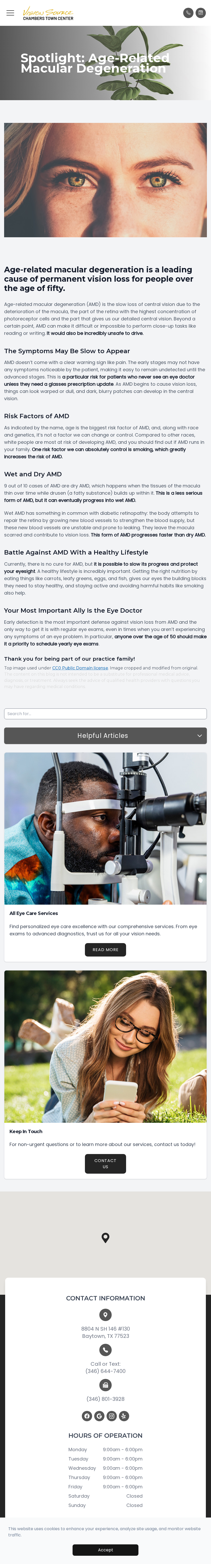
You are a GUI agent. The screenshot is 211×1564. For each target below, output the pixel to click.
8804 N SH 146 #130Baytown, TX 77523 (105, 1332)
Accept (105, 1550)
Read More (106, 950)
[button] (10, 13)
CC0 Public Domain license (80, 668)
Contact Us (105, 1164)
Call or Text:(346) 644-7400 (105, 1367)
